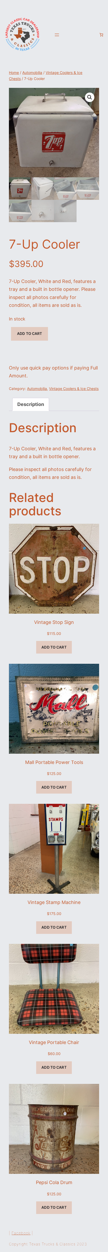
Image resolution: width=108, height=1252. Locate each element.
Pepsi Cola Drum (54, 1182)
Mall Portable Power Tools (54, 762)
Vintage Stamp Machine (54, 902)
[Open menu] (57, 35)
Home (14, 73)
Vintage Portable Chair (54, 1042)
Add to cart (29, 333)
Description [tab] (30, 404)
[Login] (92, 35)
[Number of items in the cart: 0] (101, 34)
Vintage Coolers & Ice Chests (74, 389)
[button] (89, 97)
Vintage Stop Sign (54, 622)
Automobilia (32, 73)
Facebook (21, 1233)
